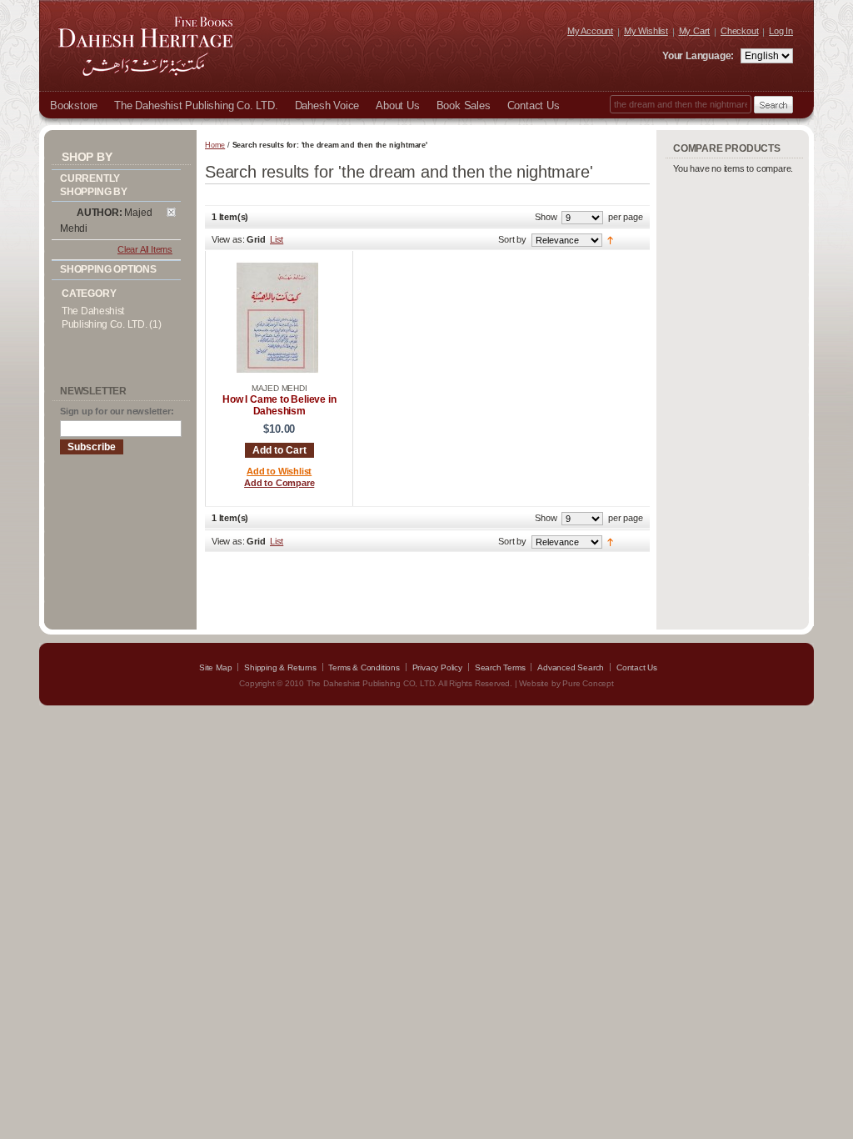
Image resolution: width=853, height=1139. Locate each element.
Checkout (739, 31)
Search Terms (500, 667)
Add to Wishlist (279, 471)
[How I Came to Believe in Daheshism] (277, 370)
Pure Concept (588, 683)
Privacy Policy (437, 667)
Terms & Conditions (363, 667)
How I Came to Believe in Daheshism (279, 405)
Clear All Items (144, 249)
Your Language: (699, 56)
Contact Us (636, 667)
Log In (781, 31)
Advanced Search (570, 667)
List (276, 239)
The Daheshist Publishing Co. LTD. (104, 317)
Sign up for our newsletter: (117, 411)
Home (215, 145)
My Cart (695, 31)
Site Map (215, 667)
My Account (590, 31)
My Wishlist (646, 31)
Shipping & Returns (280, 667)
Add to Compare (279, 483)
